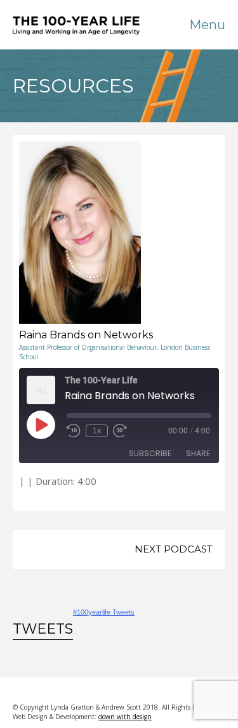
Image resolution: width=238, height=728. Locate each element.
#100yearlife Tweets (104, 612)
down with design (125, 716)
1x (97, 430)
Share (198, 453)
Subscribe (150, 453)
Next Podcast (174, 549)
